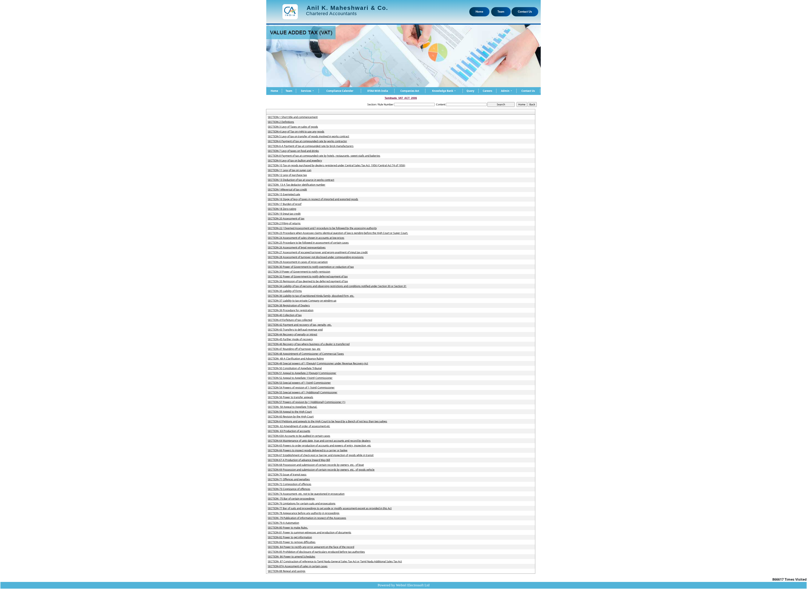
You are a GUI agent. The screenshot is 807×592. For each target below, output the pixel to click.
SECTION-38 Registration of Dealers (289, 305)
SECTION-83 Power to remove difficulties (291, 542)
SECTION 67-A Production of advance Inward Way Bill (299, 460)
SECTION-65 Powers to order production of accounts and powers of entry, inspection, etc (319, 445)
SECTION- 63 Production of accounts (289, 431)
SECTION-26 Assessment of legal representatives (297, 247)
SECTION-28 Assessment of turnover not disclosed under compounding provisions (316, 257)
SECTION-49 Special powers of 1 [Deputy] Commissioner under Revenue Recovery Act (318, 363)
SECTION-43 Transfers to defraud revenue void (295, 329)
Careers (487, 91)
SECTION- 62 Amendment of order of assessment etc (299, 426)
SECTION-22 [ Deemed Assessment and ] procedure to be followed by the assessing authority (322, 228)
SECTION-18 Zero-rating (282, 209)
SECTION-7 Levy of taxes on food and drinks (293, 151)
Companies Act (409, 91)
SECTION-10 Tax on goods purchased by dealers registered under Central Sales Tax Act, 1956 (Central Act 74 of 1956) (336, 165)
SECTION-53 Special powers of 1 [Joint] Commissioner (299, 383)
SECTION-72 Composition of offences (289, 484)
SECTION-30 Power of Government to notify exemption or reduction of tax (311, 267)
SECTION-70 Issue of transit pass (287, 474)
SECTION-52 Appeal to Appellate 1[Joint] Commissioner (300, 378)
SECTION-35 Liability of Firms (285, 291)
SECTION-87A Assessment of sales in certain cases (297, 566)
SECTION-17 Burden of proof (284, 204)
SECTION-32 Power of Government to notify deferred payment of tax (308, 276)
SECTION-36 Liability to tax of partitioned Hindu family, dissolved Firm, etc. (311, 296)
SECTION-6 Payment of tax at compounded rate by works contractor (307, 141)
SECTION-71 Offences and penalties (289, 479)
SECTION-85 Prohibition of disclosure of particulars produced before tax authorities (316, 552)
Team (500, 11)
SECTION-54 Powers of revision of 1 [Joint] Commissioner (301, 387)
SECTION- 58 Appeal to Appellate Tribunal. (292, 407)
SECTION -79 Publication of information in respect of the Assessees (307, 518)
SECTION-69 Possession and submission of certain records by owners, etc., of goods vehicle (321, 469)
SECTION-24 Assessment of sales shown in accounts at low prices (306, 238)
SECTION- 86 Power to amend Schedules (291, 556)
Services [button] (306, 91)
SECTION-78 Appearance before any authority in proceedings (303, 513)
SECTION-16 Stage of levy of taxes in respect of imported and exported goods (313, 199)
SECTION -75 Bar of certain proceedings (291, 498)
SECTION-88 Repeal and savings (286, 571)
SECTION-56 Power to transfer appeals (290, 397)
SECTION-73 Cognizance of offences (289, 489)
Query (470, 91)
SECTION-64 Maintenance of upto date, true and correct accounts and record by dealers (319, 440)
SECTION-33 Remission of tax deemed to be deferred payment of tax (308, 281)
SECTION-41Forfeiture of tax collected (290, 320)
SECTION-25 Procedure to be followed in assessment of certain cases (308, 242)
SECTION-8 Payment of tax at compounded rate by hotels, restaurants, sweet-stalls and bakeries (324, 156)
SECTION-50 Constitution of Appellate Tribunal (295, 368)
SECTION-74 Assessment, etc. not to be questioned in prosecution (306, 494)
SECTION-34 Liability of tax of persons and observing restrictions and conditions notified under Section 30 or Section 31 (337, 286)
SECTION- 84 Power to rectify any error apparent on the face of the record (311, 547)
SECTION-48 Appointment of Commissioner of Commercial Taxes (306, 354)
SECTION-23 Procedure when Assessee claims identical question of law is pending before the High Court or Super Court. (338, 233)
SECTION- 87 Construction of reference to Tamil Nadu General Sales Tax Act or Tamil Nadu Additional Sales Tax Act (335, 561)
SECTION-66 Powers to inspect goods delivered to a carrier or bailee (307, 450)
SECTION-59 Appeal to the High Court (290, 411)
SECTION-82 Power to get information (290, 537)
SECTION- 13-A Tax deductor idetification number (296, 184)
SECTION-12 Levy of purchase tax (287, 175)
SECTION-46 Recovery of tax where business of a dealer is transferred (308, 344)
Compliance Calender (339, 91)
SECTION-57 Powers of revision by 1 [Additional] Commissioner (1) (306, 402)
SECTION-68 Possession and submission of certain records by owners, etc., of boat (316, 465)
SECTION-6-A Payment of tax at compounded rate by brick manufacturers (310, 146)
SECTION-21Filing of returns (284, 223)
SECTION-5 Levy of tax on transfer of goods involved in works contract (308, 136)
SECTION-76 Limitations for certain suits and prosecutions (301, 503)
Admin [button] (505, 91)
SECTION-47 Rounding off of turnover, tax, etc (294, 349)
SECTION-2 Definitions (281, 122)
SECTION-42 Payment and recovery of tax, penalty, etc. (300, 325)
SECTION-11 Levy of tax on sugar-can (289, 170)
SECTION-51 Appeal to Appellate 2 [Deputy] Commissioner (302, 373)
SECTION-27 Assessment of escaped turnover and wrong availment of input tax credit (318, 252)
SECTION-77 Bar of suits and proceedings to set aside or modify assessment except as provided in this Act (330, 508)
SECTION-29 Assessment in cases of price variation (298, 262)
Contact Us (525, 11)
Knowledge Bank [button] (443, 91)
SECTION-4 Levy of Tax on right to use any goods (296, 131)
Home (479, 11)
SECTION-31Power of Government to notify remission (299, 271)
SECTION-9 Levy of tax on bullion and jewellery (295, 160)
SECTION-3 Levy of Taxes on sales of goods (293, 127)
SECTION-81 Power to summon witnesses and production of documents (309, 532)
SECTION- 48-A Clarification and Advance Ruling (296, 358)
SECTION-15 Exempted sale (284, 194)
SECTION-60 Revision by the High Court (291, 416)
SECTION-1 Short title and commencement (293, 117)
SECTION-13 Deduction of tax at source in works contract (301, 180)
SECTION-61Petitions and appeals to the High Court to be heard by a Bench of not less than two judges (327, 421)
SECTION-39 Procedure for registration (290, 310)
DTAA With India (377, 91)
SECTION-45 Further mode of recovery (290, 339)
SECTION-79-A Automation (283, 523)
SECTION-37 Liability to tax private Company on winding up (302, 300)
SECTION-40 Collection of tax (285, 315)
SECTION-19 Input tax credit (284, 213)
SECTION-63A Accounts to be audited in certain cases (299, 436)
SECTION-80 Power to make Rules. (288, 527)
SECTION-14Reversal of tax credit (287, 189)
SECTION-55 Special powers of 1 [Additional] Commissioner (302, 392)
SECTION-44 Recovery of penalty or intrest (292, 334)
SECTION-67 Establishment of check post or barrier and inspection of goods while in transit (320, 455)
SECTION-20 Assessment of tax (286, 218)
